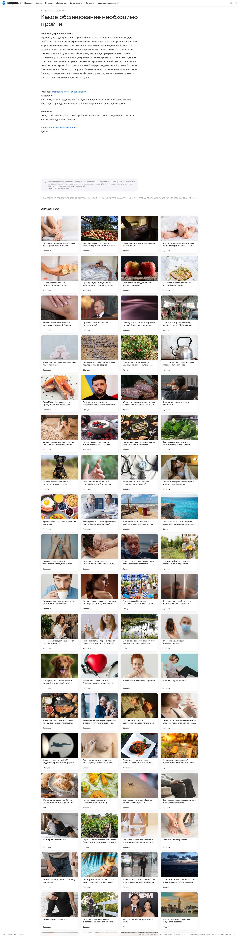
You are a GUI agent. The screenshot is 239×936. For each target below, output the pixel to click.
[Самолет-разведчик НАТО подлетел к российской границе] (59, 751)
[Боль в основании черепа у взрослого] (179, 393)
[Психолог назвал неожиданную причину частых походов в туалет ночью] (139, 831)
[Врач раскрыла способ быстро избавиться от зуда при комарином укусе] (139, 791)
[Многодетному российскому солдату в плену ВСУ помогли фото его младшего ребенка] (179, 314)
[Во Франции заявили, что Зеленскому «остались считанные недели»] (99, 393)
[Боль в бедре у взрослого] (59, 911)
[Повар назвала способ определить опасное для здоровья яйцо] (59, 274)
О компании (11, 934)
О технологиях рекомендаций (199, 934)
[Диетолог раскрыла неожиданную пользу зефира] (59, 354)
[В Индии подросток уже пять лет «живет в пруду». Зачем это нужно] (139, 632)
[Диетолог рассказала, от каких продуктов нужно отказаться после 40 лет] (59, 712)
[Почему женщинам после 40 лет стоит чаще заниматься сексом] (99, 871)
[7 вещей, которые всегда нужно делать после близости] (179, 473)
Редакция (140, 934)
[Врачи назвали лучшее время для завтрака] (59, 513)
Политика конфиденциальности (223, 934)
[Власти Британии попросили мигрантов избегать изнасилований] (179, 911)
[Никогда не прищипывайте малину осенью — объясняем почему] (139, 354)
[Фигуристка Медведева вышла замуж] (139, 911)
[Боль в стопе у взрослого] (179, 831)
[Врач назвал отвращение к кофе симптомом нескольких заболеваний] (59, 592)
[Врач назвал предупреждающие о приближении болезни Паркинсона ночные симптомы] (179, 791)
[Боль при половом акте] (59, 831)
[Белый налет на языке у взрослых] (139, 672)
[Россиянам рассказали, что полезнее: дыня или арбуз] (99, 791)
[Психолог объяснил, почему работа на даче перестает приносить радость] (179, 552)
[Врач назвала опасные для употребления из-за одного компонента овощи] (179, 433)
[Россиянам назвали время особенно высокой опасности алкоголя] (139, 513)
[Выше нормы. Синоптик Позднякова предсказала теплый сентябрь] (139, 592)
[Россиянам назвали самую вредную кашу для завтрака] (99, 433)
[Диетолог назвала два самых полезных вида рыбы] (179, 274)
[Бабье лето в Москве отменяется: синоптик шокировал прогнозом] (139, 871)
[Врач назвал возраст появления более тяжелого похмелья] (139, 552)
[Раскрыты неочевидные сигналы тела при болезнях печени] (59, 234)
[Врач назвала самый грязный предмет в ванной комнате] (179, 592)
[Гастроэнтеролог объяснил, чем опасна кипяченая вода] (179, 354)
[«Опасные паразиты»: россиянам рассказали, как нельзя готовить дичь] (139, 393)
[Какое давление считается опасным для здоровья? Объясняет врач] (139, 473)
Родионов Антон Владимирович (69, 91)
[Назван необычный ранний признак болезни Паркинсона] (99, 473)
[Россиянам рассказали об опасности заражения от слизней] (179, 751)
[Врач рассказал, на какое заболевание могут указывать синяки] (59, 552)
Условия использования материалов (159, 934)
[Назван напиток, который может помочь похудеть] (59, 632)
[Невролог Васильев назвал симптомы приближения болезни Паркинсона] (99, 911)
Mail (3, 934)
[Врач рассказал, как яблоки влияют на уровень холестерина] (99, 234)
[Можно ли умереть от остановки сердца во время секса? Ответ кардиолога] (179, 234)
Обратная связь (180, 934)
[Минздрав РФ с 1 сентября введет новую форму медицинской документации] (99, 513)
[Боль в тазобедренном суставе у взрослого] (59, 871)
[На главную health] (13, 3)
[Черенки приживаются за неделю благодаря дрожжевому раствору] (99, 831)
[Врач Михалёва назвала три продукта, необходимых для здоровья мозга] (59, 393)
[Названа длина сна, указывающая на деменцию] (139, 234)
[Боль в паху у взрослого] (179, 672)
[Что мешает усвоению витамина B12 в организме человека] (139, 433)
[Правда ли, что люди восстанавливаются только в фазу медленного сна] (139, 712)
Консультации (46, 11)
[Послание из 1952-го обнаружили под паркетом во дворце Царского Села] (99, 354)
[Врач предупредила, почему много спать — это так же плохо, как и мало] (99, 274)
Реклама (21, 934)
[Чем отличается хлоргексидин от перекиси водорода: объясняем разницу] (99, 632)
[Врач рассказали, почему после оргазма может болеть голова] (59, 433)
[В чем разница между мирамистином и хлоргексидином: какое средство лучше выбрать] (179, 632)
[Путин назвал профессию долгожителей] (99, 314)
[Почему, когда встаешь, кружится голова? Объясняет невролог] (139, 314)
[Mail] (3, 3)
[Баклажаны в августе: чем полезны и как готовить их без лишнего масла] (139, 751)
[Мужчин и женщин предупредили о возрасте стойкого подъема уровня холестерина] (99, 712)
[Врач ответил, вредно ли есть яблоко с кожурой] (139, 274)
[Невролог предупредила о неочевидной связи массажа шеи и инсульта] (99, 552)
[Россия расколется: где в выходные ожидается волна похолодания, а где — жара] (59, 473)
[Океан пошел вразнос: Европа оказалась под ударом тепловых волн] (179, 513)
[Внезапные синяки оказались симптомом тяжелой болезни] (59, 314)
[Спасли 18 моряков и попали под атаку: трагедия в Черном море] (179, 871)
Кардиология (61, 11)
